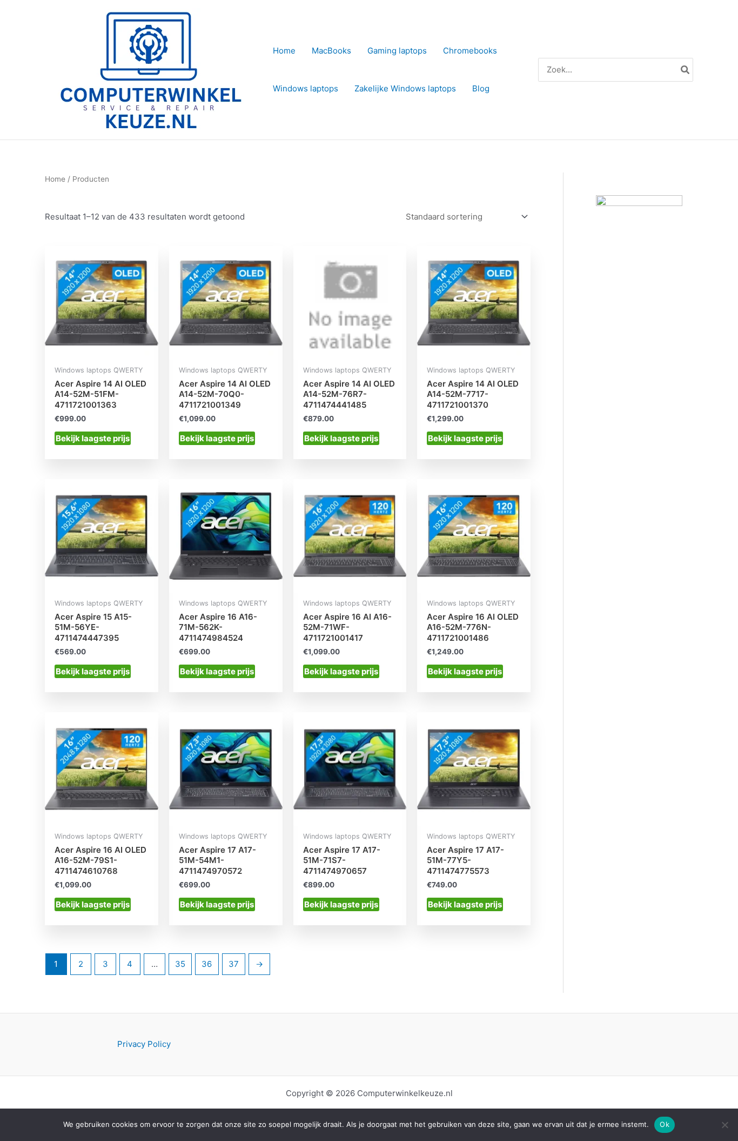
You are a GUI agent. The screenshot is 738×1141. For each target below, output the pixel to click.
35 (180, 964)
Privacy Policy (144, 1044)
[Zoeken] (686, 70)
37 (234, 964)
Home (55, 179)
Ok (664, 1124)
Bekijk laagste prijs (93, 438)
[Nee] (724, 1124)
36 (207, 964)
